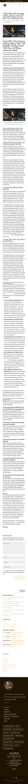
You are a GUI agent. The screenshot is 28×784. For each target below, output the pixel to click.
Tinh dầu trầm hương (18, 729)
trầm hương (6, 732)
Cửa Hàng (5, 660)
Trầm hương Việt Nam (8, 745)
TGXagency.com (22, 780)
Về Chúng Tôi (6, 662)
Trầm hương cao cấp (15, 732)
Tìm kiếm (22, 591)
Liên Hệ (4, 672)
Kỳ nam (17, 726)
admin (6, 20)
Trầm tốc (17, 745)
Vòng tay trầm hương (8, 748)
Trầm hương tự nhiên (19, 741)
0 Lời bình (9, 22)
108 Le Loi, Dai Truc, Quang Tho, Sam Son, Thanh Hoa (14, 756)
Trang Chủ (5, 658)
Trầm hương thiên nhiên (9, 738)
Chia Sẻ (4, 621)
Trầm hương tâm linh (8, 741)
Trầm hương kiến (19, 735)
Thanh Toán (6, 669)
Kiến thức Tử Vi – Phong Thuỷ (10, 624)
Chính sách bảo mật (14, 781)
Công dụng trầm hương (8, 726)
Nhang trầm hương (8, 729)
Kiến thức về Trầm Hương (9, 626)
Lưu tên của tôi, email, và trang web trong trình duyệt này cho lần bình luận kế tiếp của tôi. (14, 572)
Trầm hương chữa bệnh (8, 735)
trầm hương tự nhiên (10, 293)
